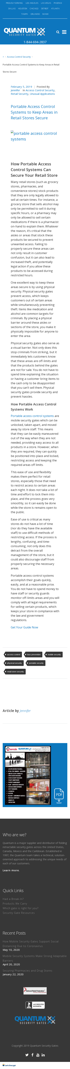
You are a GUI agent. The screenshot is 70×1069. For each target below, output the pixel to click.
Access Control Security (19, 56)
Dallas (11, 8)
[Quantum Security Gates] (35, 1020)
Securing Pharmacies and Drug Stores (27, 970)
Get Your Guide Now (24, 627)
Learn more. (11, 870)
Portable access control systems (32, 416)
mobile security (54, 654)
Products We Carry (15, 903)
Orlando (35, 14)
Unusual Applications (42, 93)
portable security (36, 663)
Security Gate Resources (19, 912)
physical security (14, 663)
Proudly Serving (14, 3)
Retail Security (19, 93)
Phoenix (58, 3)
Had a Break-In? (13, 899)
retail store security (15, 672)
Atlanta (55, 8)
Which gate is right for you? (20, 908)
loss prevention (34, 654)
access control (13, 654)
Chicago (34, 8)
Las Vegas (46, 3)
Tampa (24, 14)
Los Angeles (32, 3)
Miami (45, 14)
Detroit (44, 8)
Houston (22, 8)
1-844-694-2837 (35, 42)
